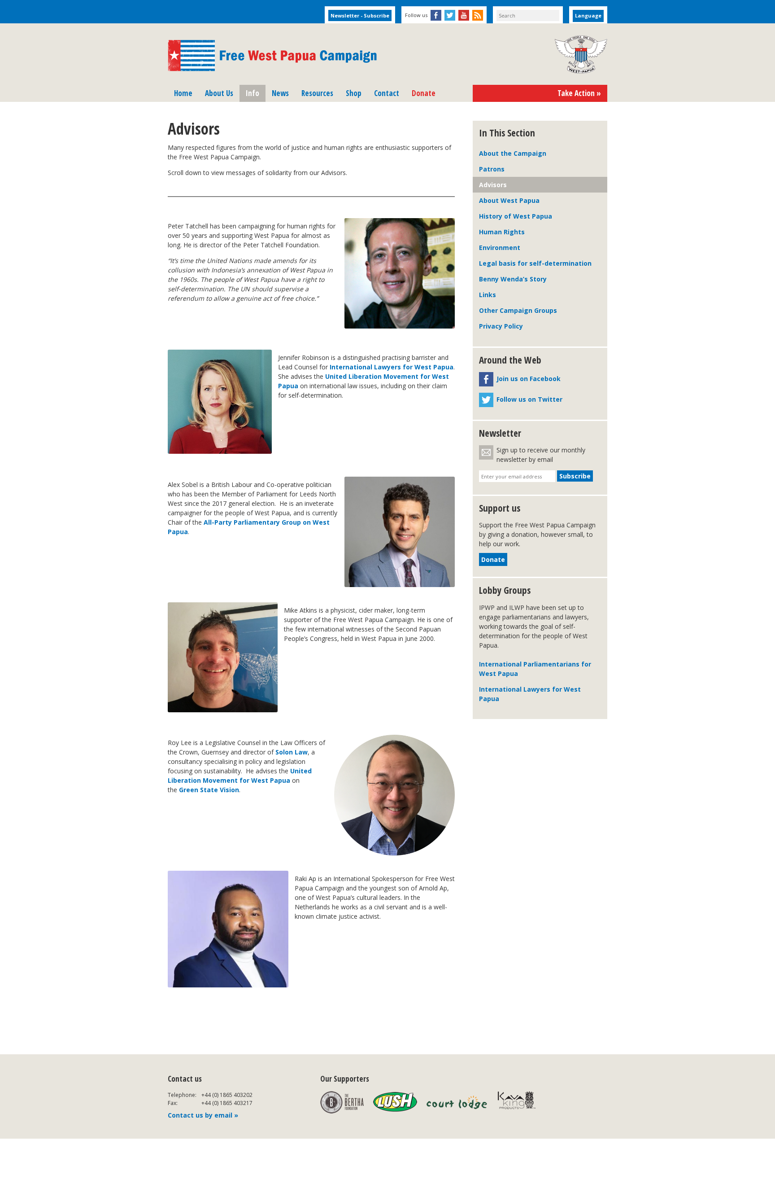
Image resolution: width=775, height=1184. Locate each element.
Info (252, 93)
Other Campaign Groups (518, 310)
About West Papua (509, 200)
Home (183, 93)
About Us (219, 93)
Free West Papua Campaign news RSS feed (477, 15)
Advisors (493, 184)
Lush (395, 1102)
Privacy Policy (501, 326)
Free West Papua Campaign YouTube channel (463, 15)
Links (487, 294)
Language (588, 15)
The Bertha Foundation (342, 1102)
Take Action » (579, 93)
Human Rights (502, 232)
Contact (386, 93)
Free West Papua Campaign (272, 55)
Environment (499, 247)
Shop (353, 93)
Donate (423, 93)
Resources (317, 93)
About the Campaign (512, 153)
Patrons (492, 169)
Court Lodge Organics (457, 1102)
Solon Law (291, 752)
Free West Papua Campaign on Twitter (449, 15)
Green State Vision (209, 789)
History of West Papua (515, 216)
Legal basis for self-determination (535, 263)
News (280, 93)
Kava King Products (521, 1102)
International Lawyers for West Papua (391, 367)
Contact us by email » (203, 1115)
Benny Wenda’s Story (513, 279)
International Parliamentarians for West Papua (535, 669)
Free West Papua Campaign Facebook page (436, 15)
